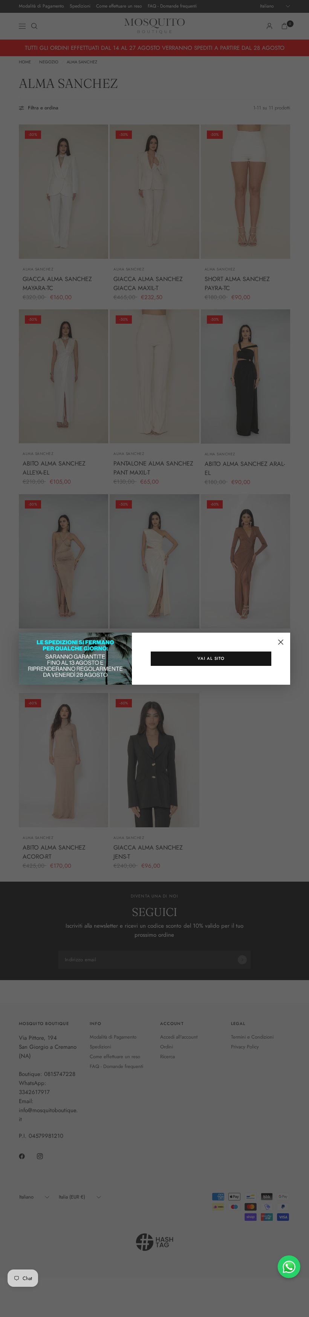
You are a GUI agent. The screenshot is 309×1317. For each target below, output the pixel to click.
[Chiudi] (280, 642)
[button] (211, 659)
